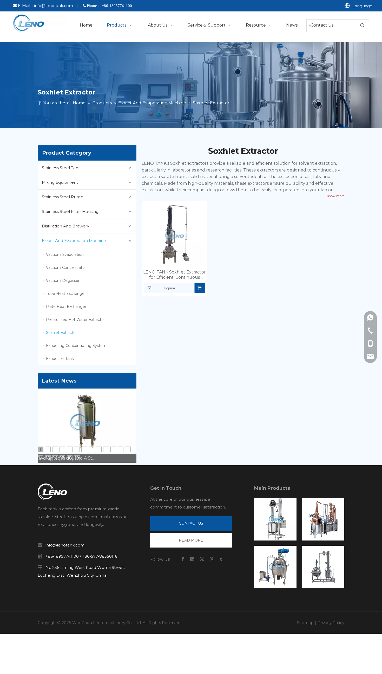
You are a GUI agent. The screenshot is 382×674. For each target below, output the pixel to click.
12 (120, 449)
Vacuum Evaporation (65, 254)
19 (77, 458)
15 (48, 458)
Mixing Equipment (60, 182)
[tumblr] (221, 559)
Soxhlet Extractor (61, 332)
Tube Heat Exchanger (66, 293)
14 (40, 458)
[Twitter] (202, 559)
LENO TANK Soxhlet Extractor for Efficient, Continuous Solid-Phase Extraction (174, 275)
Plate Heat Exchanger (66, 306)
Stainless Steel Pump (62, 196)
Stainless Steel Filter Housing (70, 211)
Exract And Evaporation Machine (74, 240)
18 (70, 458)
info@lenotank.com (53, 5)
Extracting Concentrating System (76, 345)
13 (128, 449)
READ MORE (191, 540)
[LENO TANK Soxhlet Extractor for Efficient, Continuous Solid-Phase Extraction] (174, 235)
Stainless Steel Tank (61, 167)
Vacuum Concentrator (66, 267)
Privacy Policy (331, 622)
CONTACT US (191, 523)
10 (106, 449)
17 (62, 458)
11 (113, 449)
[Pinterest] (211, 559)
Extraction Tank (60, 358)
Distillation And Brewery (65, 226)
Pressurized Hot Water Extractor (75, 319)
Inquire (169, 288)
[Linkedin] (192, 559)
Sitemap (305, 622)
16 (55, 458)
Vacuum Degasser (63, 280)
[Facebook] (182, 559)
